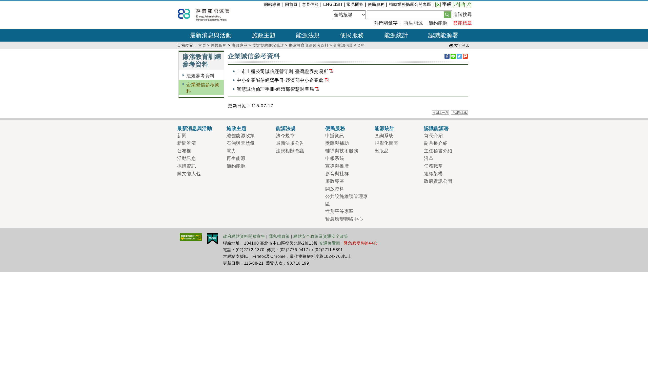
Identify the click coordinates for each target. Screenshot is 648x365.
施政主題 (237, 128)
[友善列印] (459, 45)
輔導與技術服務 (341, 150)
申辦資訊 (334, 135)
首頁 (202, 45)
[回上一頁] (440, 112)
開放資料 (334, 188)
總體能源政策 (241, 135)
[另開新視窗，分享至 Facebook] (447, 56)
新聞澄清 (186, 143)
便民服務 (376, 4)
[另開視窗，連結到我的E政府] (212, 238)
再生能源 (413, 23)
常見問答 (355, 4)
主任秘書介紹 (438, 150)
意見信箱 (310, 4)
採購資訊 (186, 166)
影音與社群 (337, 173)
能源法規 (286, 128)
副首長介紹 (436, 143)
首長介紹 (433, 135)
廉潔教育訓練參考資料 (309, 45)
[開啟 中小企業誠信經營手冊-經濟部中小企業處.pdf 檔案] (327, 80)
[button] (447, 14)
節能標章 (462, 23)
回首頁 (291, 4)
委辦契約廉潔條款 (268, 45)
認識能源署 (436, 128)
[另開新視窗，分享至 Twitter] (459, 56)
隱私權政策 (279, 236)
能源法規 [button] (308, 35)
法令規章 (285, 135)
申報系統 (334, 158)
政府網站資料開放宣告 (244, 236)
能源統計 (385, 128)
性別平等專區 (339, 211)
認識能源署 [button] (443, 35)
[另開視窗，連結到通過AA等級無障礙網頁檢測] (191, 236)
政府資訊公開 (438, 181)
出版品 (382, 150)
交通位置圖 (329, 243)
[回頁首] (459, 112)
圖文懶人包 (189, 173)
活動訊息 (186, 158)
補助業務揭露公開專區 (410, 4)
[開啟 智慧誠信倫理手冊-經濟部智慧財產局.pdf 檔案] (317, 89)
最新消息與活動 (194, 128)
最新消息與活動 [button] (211, 35)
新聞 (182, 135)
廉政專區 (240, 45)
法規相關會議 (290, 150)
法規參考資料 (200, 75)
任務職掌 (433, 166)
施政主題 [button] (264, 35)
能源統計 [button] (396, 35)
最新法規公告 (290, 143)
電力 (231, 150)
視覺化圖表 (386, 143)
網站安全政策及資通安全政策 (320, 236)
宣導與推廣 (337, 166)
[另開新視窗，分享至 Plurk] (465, 56)
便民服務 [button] (352, 35)
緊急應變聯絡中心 (344, 219)
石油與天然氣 (241, 143)
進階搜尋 (462, 14)
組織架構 (433, 173)
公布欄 (184, 150)
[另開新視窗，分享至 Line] (453, 56)
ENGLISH (332, 4)
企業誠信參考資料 (349, 45)
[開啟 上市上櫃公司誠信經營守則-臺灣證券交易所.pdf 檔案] (331, 71)
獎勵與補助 (337, 143)
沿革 (428, 158)
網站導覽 (272, 4)
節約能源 (438, 23)
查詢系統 (384, 135)
